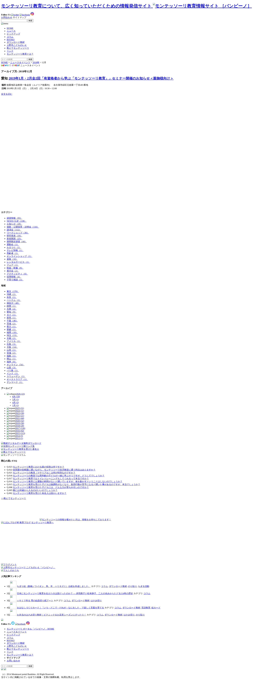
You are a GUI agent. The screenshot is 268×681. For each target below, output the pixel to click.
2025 (19, 408)
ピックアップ (13, 34)
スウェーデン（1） (16, 376)
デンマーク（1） (15, 382)
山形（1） (12, 350)
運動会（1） (13, 244)
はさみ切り (96, 600)
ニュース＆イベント (20, 62)
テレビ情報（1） (15, 250)
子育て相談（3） (15, 279)
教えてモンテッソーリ (18, 48)
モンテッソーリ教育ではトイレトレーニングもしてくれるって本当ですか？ (51, 478)
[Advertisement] (22, 115)
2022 (19, 416)
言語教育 (145, 607)
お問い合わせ (13, 661)
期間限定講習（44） (17, 241)
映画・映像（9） (15, 268)
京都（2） (12, 338)
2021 (19, 418)
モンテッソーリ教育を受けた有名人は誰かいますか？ (39, 493)
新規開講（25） (14, 238)
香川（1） (12, 326)
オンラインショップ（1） (19, 256)
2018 (19, 426)
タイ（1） (12, 315)
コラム (10, 37)
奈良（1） (12, 297)
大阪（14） (12, 347)
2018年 (36, 62)
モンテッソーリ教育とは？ (20, 54)
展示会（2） (13, 271)
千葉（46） (12, 320)
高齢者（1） (13, 253)
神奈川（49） (13, 303)
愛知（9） (12, 312)
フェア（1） (13, 265)
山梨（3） (12, 367)
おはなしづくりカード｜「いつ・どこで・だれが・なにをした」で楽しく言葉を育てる (60, 607)
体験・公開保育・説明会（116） (23, 227)
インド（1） (13, 373)
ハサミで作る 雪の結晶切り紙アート (35, 600)
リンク (10, 51)
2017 (20, 428)
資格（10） (12, 259)
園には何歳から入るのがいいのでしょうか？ (35, 490)
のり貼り (132, 586)
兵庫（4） (12, 309)
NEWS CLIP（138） (16, 221)
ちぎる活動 (143, 586)
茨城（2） (12, 323)
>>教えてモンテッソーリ (13, 498)
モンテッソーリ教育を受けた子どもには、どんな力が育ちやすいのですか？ (51, 487)
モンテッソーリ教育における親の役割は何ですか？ (38, 467)
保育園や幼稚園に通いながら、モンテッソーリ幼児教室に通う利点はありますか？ (54, 470)
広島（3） (12, 344)
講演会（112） (14, 230)
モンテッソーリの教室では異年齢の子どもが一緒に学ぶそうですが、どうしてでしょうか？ (58, 475)
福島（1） (12, 356)
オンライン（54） (16, 364)
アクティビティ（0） (17, 274)
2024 (19, 411)
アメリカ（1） (14, 341)
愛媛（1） (12, 329)
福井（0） (12, 362)
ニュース (11, 31)
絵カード (155, 607)
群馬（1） (12, 318)
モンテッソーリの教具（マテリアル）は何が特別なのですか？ (44, 472)
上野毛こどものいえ (17, 45)
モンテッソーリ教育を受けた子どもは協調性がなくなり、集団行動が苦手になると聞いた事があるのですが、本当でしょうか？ (76, 484)
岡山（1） (12, 359)
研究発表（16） (14, 235)
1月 (15, 405)
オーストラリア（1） (17, 379)
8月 (16, 396)
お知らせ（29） (14, 224)
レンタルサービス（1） (18, 262)
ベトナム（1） (14, 300)
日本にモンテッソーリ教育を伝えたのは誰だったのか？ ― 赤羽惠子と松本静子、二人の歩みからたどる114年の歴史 (75, 593)
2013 (19, 438)
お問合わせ (6, 17)
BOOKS (11, 39)
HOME (10, 28)
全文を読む (6, 94)
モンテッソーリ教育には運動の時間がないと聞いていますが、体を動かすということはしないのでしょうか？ (67, 481)
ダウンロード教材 (16, 42)
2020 (19, 421)
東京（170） (13, 291)
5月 (15, 399)
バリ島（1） (13, 370)
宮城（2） (12, 353)
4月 (15, 402)
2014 (19, 436)
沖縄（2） (12, 294)
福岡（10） (12, 332)
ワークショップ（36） (18, 233)
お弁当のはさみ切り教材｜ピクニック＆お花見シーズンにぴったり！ (51, 615)
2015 (20, 433)
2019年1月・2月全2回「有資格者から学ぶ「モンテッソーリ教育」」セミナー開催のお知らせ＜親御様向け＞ (91, 78)
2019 (19, 423)
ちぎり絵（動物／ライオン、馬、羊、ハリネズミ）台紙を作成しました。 (54, 586)
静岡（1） (12, 306)
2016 (19, 431)
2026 (20, 394)
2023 (19, 413)
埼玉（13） (12, 335)
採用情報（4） (14, 277)
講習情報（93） (14, 218)
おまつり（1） (14, 247)
